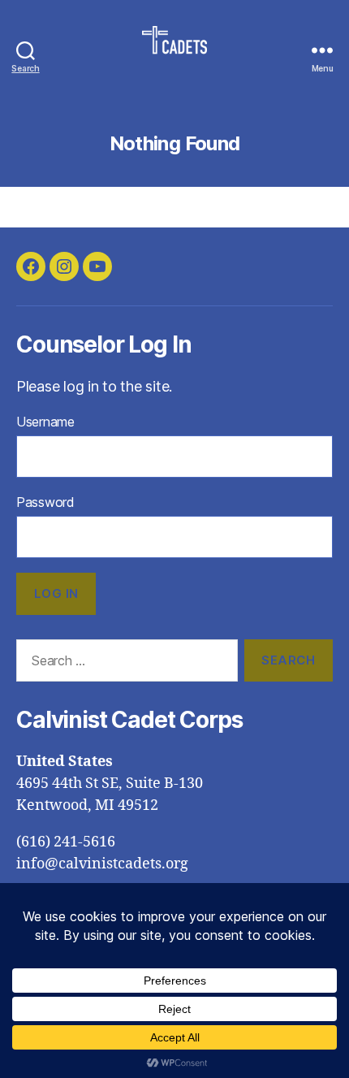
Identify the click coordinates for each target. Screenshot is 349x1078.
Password (45, 502)
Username (45, 421)
